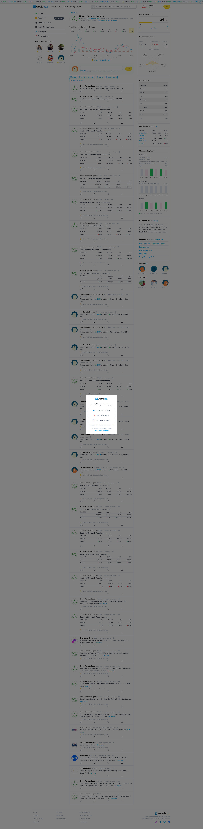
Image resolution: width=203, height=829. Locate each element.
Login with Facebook (102, 420)
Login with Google (102, 415)
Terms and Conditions (101, 430)
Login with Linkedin (102, 410)
